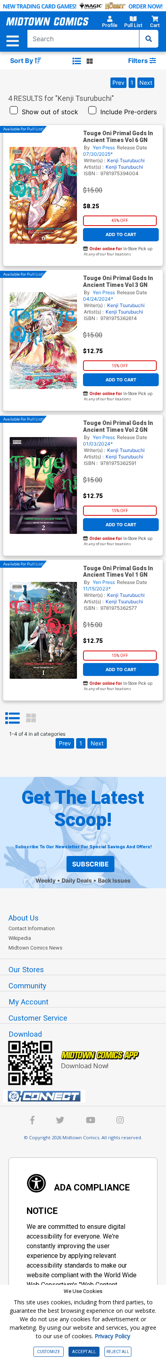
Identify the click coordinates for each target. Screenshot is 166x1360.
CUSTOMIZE (48, 1352)
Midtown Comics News (35, 948)
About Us (23, 918)
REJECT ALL (117, 1352)
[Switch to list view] (76, 61)
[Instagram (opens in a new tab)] (120, 1121)
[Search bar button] (148, 39)
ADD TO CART (121, 234)
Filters (138, 60)
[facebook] (32, 1121)
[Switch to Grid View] (31, 718)
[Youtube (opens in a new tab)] (90, 1121)
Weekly (45, 880)
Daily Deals (77, 880)
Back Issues (114, 880)
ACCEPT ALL (84, 1352)
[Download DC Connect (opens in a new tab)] (86, 1096)
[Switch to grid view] (89, 61)
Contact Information (31, 928)
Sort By (22, 60)
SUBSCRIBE (90, 864)
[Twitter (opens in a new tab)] (60, 1121)
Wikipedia (19, 938)
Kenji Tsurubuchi (126, 160)
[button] (110, 23)
